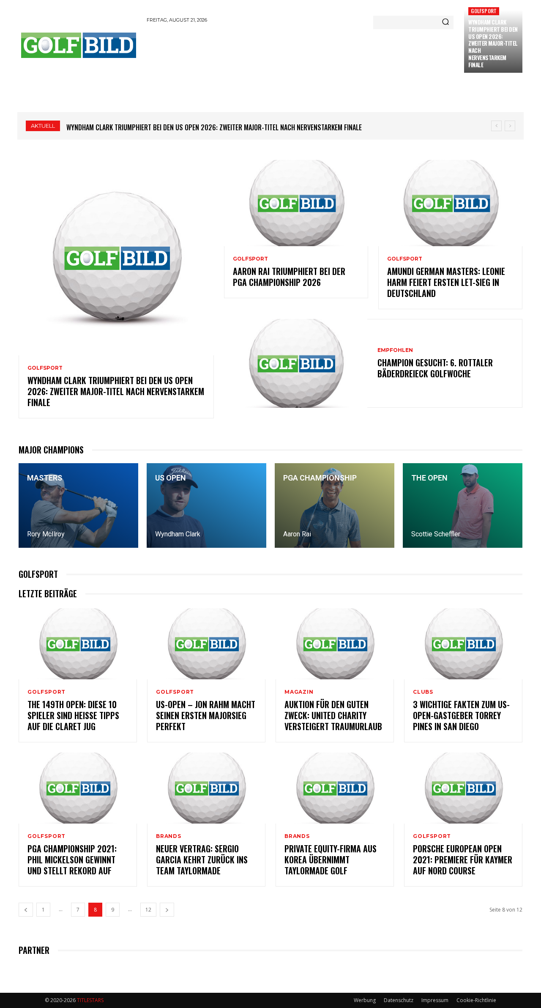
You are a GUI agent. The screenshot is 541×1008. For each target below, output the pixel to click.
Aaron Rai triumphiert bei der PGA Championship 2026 (289, 276)
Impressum (434, 1000)
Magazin (299, 692)
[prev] (496, 126)
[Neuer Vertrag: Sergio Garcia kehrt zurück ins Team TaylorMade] (206, 788)
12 (148, 909)
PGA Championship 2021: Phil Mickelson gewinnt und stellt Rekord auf (72, 859)
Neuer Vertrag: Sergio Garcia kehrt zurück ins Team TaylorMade (202, 859)
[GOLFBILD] (78, 45)
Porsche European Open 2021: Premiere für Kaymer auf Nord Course (462, 859)
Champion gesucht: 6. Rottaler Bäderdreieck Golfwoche (435, 368)
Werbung (365, 1000)
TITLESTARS (90, 1000)
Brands (168, 836)
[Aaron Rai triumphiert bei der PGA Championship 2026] (296, 203)
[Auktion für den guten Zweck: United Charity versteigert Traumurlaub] (335, 643)
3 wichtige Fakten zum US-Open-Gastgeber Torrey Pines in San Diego (461, 715)
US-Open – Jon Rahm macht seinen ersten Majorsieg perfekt (205, 715)
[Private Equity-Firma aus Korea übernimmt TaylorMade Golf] (335, 788)
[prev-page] (26, 910)
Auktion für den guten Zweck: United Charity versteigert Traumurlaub (333, 715)
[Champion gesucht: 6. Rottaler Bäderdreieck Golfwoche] (295, 363)
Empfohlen (395, 350)
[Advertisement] (300, 52)
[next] (510, 126)
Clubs (423, 692)
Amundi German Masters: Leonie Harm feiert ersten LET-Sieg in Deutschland (446, 282)
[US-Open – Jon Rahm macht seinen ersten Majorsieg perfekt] (206, 643)
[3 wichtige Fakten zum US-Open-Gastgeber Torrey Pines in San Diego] (463, 643)
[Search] (445, 22)
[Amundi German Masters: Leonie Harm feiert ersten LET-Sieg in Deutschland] (450, 203)
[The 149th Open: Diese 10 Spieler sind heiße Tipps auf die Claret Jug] (78, 643)
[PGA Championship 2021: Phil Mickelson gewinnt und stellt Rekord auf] (78, 788)
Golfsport (484, 10)
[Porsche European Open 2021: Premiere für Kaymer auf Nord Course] (463, 788)
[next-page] (167, 910)
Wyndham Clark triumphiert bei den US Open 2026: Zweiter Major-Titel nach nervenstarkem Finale (493, 43)
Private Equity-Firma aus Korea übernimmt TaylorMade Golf (330, 859)
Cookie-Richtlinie (476, 1000)
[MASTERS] (78, 505)
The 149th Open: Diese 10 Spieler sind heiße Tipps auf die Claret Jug (73, 715)
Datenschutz (398, 1000)
